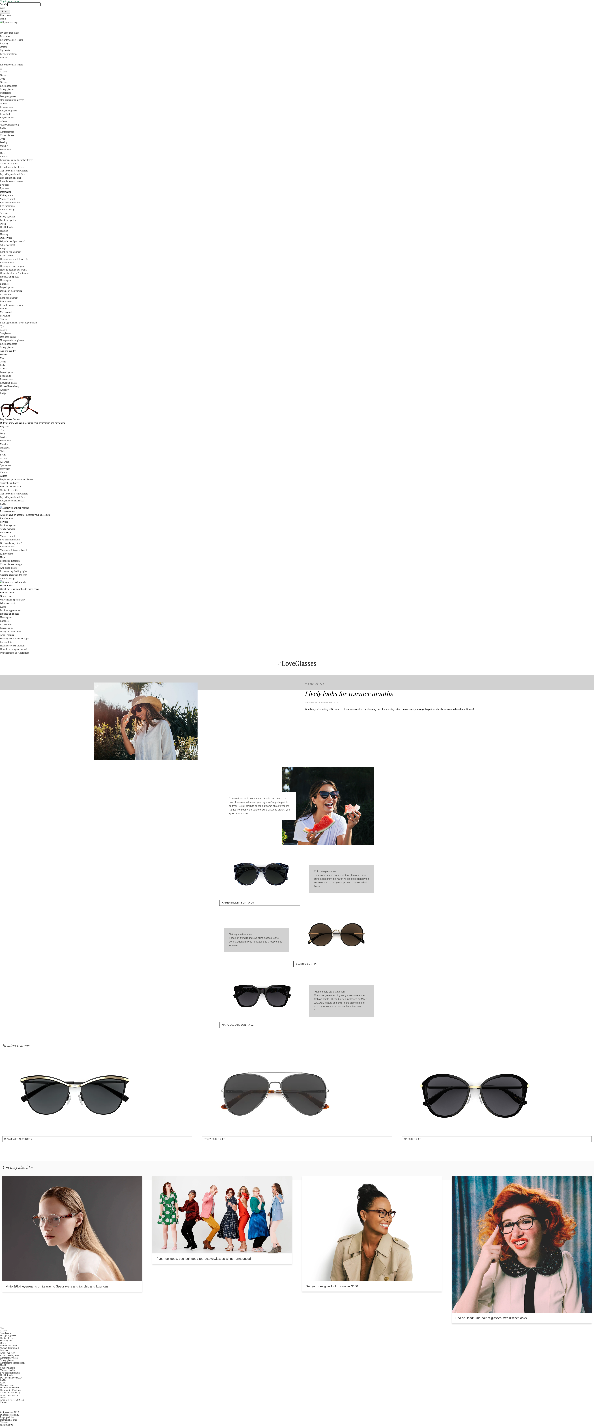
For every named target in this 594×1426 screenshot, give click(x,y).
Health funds (6, 227)
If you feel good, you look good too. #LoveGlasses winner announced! (204, 1258)
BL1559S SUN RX (306, 963)
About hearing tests (9, 1355)
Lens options (6, 107)
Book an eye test (8, 220)
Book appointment (9, 298)
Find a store (5, 15)
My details (5, 50)
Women (4, 354)
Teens (3, 361)
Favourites (5, 36)
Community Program (10, 1390)
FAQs (3, 128)
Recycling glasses (8, 110)
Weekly (3, 142)
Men (2, 358)
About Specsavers (9, 1395)
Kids (2, 365)
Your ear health (7, 1370)
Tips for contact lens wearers (14, 170)
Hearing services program (12, 266)
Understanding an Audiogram (14, 273)
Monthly (4, 146)
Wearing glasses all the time (13, 575)
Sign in (15, 32)
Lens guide (5, 114)
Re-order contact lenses (11, 40)
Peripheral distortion (10, 560)
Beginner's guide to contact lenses (16, 160)
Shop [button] (2, 1328)
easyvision (5, 469)
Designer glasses (8, 96)
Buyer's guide (6, 117)
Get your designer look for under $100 (332, 1286)
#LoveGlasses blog (9, 124)
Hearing (4, 230)
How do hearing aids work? (13, 269)
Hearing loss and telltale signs (14, 259)
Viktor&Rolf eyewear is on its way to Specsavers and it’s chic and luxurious (57, 1286)
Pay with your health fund (12, 174)
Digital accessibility (9, 1414)
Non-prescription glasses (12, 100)
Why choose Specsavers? (12, 241)
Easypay (4, 43)
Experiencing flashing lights (13, 571)
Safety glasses (7, 89)
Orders (3, 47)
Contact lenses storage (11, 564)
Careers (3, 1402)
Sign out (4, 57)
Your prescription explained (13, 550)
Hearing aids (6, 280)
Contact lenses (7, 131)
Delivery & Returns (9, 1387)
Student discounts (8, 1345)
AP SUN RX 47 (412, 1139)
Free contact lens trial (10, 177)
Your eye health (7, 199)
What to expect (7, 245)
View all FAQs (7, 209)
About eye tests (7, 1353)
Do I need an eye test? (11, 543)
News (3, 1397)
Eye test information (10, 202)
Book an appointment (10, 252)
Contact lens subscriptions (12, 1362)
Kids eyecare (6, 195)
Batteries (4, 283)
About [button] (3, 1382)
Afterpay (4, 121)
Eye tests (4, 184)
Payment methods (8, 54)
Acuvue (4, 458)
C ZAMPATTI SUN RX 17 (18, 1139)
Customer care (7, 1385)
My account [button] (6, 32)
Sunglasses (5, 92)
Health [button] (3, 1365)
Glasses (3, 71)
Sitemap (4, 1422)
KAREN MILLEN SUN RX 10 (238, 902)
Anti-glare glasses (8, 567)
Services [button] (4, 1350)
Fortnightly (5, 149)
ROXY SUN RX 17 (214, 1139)
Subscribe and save (9, 483)
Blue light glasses (8, 86)
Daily (2, 153)
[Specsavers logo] (297, 22)
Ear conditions (7, 262)
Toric (2, 451)
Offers (3, 223)
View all (4, 156)
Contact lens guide (9, 163)
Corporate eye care (9, 1358)
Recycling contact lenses (12, 167)
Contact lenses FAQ (10, 1392)
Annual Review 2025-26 (12, 1400)
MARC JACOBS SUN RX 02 (238, 1024)
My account (6, 312)
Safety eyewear (7, 216)
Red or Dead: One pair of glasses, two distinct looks (491, 1318)
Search (3, 4)
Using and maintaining (11, 291)
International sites (8, 1419)
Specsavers (5, 465)
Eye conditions (7, 206)
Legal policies (7, 1417)
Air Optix (4, 461)
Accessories (6, 294)
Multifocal (5, 447)
